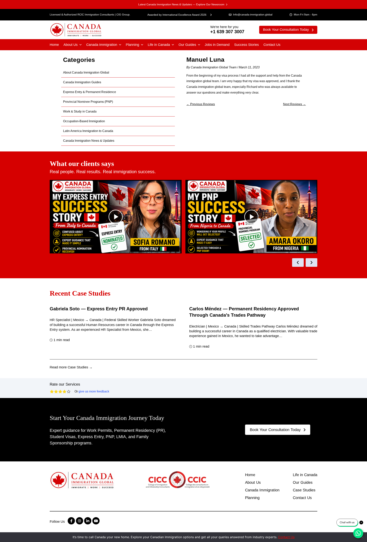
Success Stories (246, 44)
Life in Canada (159, 44)
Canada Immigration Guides (82, 82)
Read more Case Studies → (71, 367)
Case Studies (304, 490)
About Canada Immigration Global (86, 72)
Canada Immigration (101, 44)
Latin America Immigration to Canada (88, 131)
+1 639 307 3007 (227, 31)
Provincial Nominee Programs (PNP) (88, 101)
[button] (72, 44)
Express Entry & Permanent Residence (89, 92)
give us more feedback (94, 391)
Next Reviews (294, 104)
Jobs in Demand (217, 44)
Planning (132, 44)
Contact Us (271, 44)
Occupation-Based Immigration (84, 121)
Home (54, 44)
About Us (70, 44)
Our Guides (187, 44)
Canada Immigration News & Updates (88, 140)
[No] (362, 537)
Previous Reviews (200, 104)
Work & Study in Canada (80, 111)
